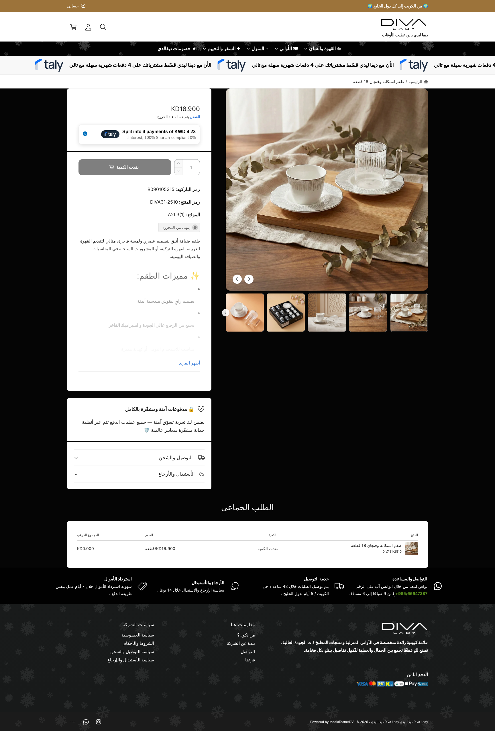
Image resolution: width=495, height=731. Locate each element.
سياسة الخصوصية (137, 635)
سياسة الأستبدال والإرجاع (130, 660)
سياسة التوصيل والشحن (132, 651)
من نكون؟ (246, 635)
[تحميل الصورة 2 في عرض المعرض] (368, 312)
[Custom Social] (73, 722)
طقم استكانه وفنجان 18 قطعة (378, 81)
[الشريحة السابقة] (249, 279)
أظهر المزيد (189, 363)
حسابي (73, 5)
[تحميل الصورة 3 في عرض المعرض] (327, 312)
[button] (103, 26)
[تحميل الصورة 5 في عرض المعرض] (245, 312)
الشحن (195, 117)
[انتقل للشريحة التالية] (237, 279)
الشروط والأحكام (138, 643)
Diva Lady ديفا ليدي (385, 722)
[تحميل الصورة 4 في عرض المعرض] (286, 312)
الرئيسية (415, 81)
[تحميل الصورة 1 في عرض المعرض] (409, 312)
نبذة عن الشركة (241, 643)
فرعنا (250, 660)
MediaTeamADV (341, 722)
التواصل (248, 651)
